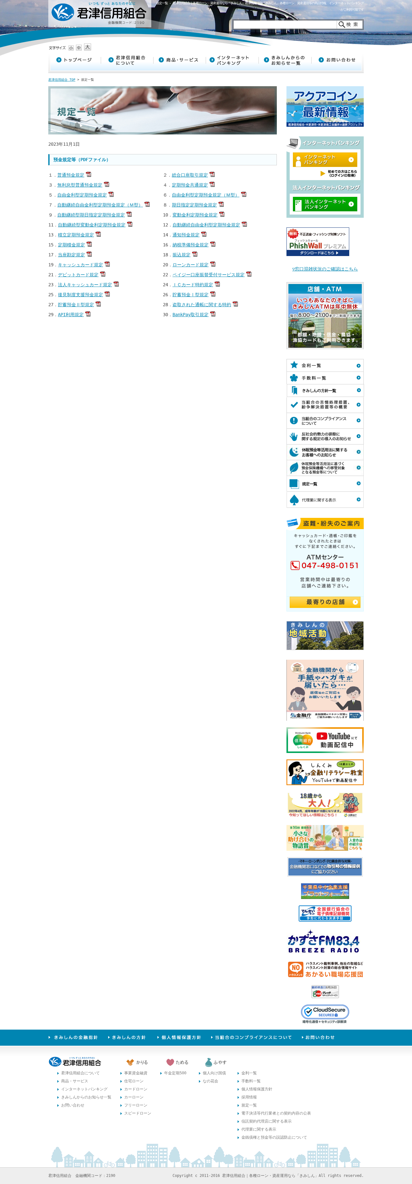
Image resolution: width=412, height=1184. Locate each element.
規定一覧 (249, 1105)
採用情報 (249, 1097)
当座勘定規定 (71, 254)
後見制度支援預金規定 (80, 294)
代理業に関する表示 (258, 1129)
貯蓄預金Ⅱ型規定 (76, 304)
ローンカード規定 (191, 264)
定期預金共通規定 (190, 185)
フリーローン (135, 1105)
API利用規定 (71, 314)
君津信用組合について (80, 1073)
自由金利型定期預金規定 (82, 194)
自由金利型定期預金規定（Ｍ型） (205, 194)
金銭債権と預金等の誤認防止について (274, 1137)
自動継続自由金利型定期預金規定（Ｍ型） (100, 204)
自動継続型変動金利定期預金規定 (92, 224)
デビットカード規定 (78, 274)
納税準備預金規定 (191, 244)
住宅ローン (134, 1081)
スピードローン (137, 1113)
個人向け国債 (214, 1073)
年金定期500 (175, 1073)
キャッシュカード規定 (80, 264)
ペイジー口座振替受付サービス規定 (209, 274)
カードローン (135, 1089)
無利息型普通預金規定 (79, 185)
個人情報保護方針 (256, 1089)
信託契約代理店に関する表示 (266, 1121)
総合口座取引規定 (190, 175)
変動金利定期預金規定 (195, 214)
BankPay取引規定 (191, 314)
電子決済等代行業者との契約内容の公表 (276, 1113)
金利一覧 (249, 1073)
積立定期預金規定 (76, 234)
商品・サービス (74, 1081)
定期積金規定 (71, 244)
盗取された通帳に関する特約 (202, 304)
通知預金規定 (186, 234)
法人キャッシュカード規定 (85, 284)
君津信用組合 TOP (61, 79)
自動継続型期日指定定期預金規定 (91, 214)
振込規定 (182, 254)
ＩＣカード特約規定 (193, 284)
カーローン (134, 1097)
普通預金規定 (70, 175)
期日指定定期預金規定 (194, 204)
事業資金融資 (135, 1073)
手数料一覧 (251, 1081)
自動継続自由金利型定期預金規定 (206, 224)
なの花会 (210, 1081)
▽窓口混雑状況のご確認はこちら (325, 268)
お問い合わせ (72, 1105)
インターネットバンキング (84, 1089)
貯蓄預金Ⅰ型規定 (191, 294)
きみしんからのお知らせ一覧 (86, 1097)
